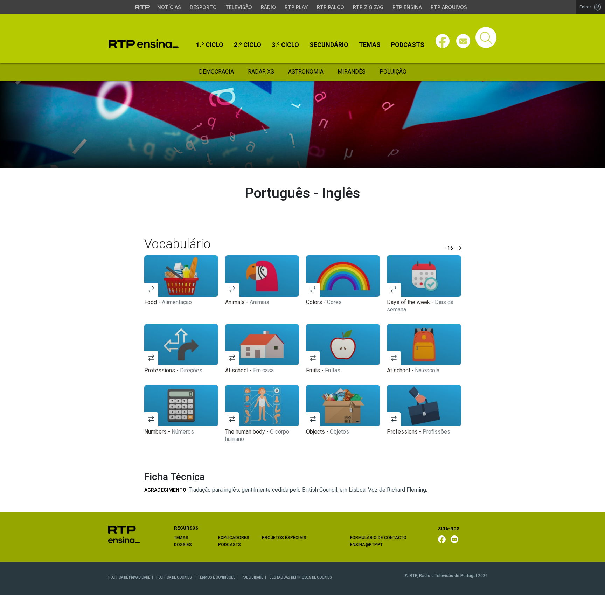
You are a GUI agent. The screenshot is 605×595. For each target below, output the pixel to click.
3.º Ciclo (285, 45)
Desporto (203, 7)
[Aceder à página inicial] (144, 43)
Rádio (268, 7)
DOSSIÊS (183, 544)
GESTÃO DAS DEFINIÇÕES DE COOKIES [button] (300, 577)
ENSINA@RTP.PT (366, 544)
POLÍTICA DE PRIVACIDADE (129, 577)
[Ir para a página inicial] (124, 534)
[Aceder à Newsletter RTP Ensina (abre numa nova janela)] (463, 41)
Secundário (329, 45)
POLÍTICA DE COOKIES (174, 577)
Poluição (393, 71)
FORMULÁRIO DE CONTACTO (378, 537)
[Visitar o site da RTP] (142, 7)
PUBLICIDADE (252, 577)
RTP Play (296, 7)
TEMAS (181, 537)
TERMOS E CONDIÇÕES (217, 577)
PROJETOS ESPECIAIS (284, 537)
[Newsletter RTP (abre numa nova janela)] (454, 539)
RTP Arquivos (449, 7)
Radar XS (261, 71)
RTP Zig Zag (368, 7)
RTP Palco (330, 7)
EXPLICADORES (233, 537)
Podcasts (407, 45)
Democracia (216, 71)
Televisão (238, 7)
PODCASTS (229, 544)
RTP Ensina (407, 7)
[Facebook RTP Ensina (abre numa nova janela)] (442, 539)
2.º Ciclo (247, 45)
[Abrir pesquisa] (485, 37)
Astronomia (306, 71)
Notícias (169, 7)
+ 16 (448, 248)
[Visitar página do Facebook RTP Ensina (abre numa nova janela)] (443, 41)
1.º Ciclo (209, 45)
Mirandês (352, 71)
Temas (370, 45)
